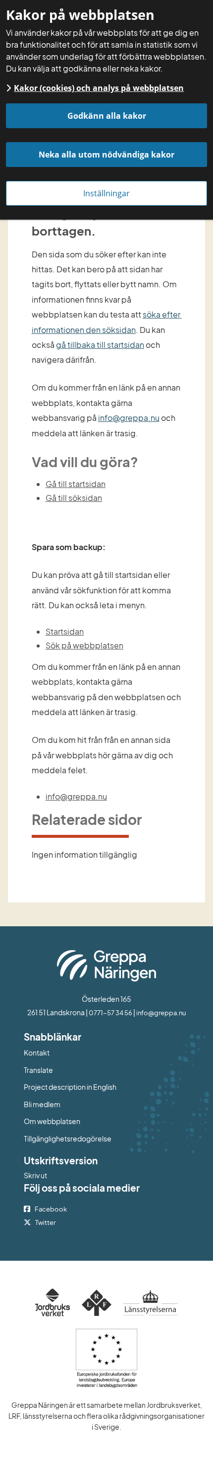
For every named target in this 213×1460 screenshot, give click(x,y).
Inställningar (106, 193)
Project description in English (70, 1086)
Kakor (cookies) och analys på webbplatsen (99, 87)
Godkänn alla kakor (106, 115)
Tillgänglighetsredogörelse (67, 1138)
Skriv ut (35, 1175)
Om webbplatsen (52, 1121)
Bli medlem (42, 1104)
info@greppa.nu (129, 417)
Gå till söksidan (74, 497)
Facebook (51, 1209)
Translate (79, 1069)
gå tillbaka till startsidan (100, 344)
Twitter (45, 1222)
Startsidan (65, 631)
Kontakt (37, 1052)
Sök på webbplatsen (84, 645)
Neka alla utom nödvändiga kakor (106, 154)
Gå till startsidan (76, 484)
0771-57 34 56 (110, 1013)
